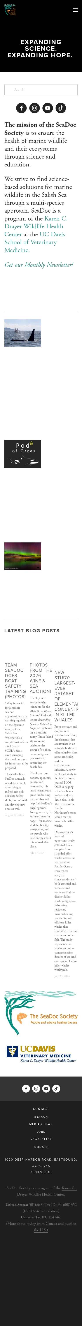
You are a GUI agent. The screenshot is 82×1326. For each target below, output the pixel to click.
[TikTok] (61, 108)
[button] (70, 643)
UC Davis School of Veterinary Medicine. (35, 242)
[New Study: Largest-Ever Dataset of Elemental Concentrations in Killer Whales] (66, 657)
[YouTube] (47, 108)
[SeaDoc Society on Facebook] (21, 108)
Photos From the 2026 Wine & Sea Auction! (41, 678)
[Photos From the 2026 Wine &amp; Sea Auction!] (41, 653)
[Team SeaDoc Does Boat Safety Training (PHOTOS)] (16, 653)
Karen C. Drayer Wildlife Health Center (37, 226)
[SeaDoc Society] (34, 108)
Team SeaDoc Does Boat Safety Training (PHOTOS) (15, 681)
